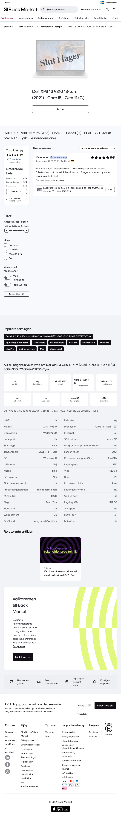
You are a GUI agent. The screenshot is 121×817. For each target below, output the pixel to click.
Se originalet (58, 180)
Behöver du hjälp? (91, 9)
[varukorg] (114, 9)
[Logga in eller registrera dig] (107, 9)
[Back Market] (20, 9)
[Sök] (43, 9)
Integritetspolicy (70, 741)
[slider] (6, 230)
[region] (60, 559)
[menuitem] (25, 17)
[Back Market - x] (7, 771)
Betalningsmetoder (30, 744)
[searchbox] (61, 9)
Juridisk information (71, 760)
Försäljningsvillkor (70, 736)
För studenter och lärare (10, 740)
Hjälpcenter (27, 761)
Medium (93, 736)
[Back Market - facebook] (7, 764)
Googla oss (19, 646)
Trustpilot (93, 732)
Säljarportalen (28, 740)
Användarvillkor (69, 732)
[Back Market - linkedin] (7, 757)
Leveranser (26, 749)
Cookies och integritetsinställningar (73, 746)
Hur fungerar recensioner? (14, 199)
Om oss (9, 732)
